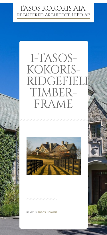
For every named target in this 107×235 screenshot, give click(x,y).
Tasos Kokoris (47, 212)
